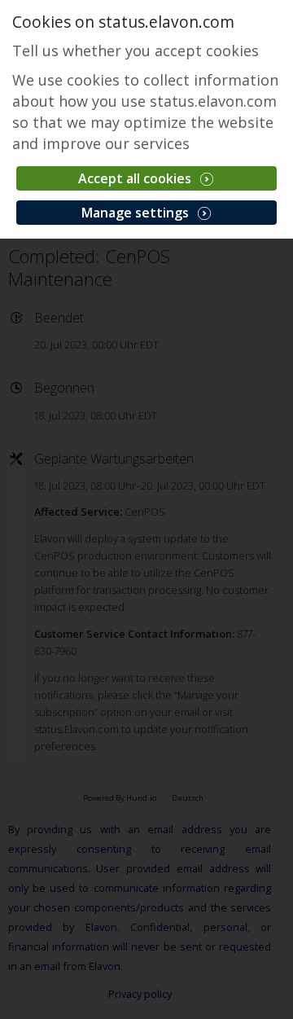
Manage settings (136, 213)
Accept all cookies (136, 178)
